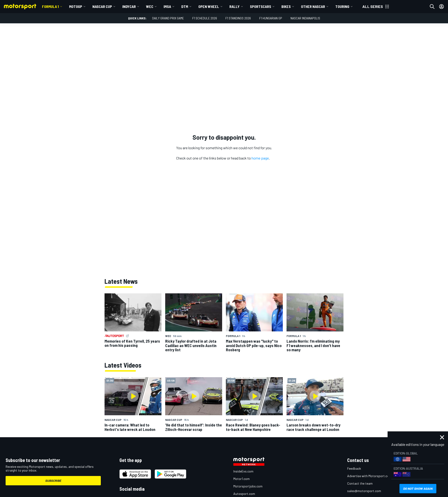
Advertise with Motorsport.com (369, 476)
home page (260, 158)
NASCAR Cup (102, 6)
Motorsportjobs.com (247, 486)
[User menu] (441, 6)
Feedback (354, 468)
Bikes (286, 6)
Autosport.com (244, 494)
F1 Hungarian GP (270, 18)
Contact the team (360, 483)
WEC (149, 6)
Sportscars (260, 6)
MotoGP (75, 6)
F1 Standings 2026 (238, 18)
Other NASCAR (313, 6)
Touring (342, 6)
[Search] (432, 6)
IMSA (167, 6)
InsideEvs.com (243, 471)
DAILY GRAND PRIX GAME (168, 18)
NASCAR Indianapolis (305, 18)
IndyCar (129, 6)
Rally (234, 6)
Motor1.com (241, 479)
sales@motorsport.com (364, 491)
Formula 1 (50, 6)
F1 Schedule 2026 (204, 18)
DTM (184, 6)
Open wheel (208, 6)
